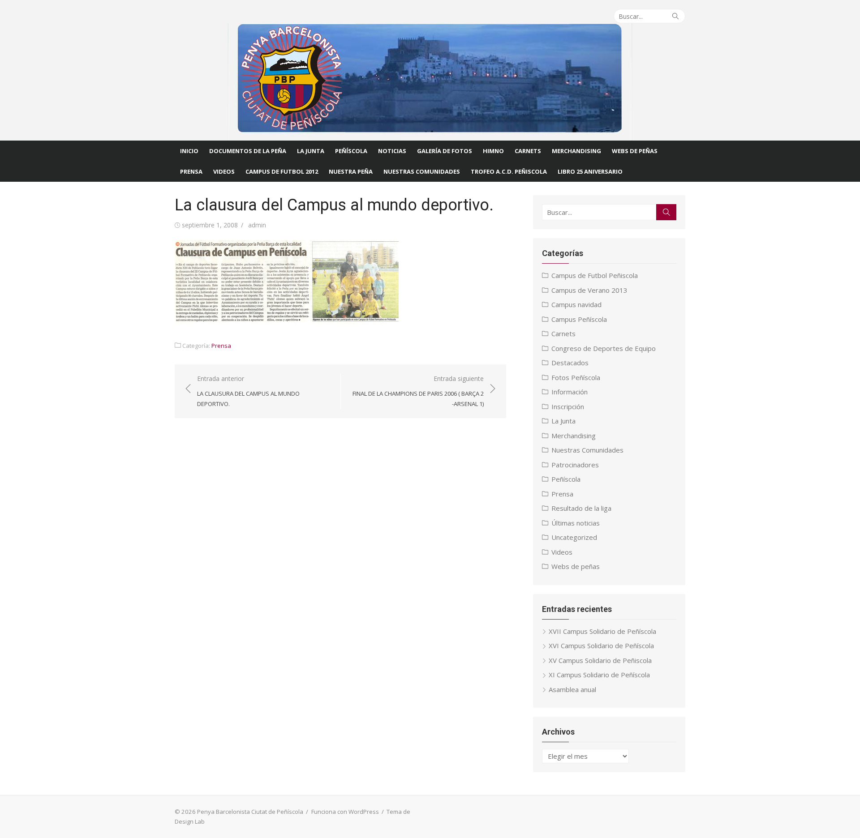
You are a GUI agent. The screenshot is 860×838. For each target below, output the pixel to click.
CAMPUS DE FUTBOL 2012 (281, 171)
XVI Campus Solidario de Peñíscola (601, 645)
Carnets (528, 151)
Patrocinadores (575, 464)
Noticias (392, 151)
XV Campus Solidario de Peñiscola (600, 660)
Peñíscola (351, 151)
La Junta (310, 151)
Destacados (570, 362)
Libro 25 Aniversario (590, 171)
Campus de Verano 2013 (589, 290)
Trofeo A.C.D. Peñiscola (509, 171)
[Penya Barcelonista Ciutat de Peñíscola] (430, 82)
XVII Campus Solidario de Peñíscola (602, 631)
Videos (224, 171)
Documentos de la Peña (247, 151)
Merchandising (576, 151)
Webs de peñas (575, 566)
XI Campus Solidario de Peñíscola (599, 674)
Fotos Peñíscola (575, 377)
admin (257, 225)
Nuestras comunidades (421, 171)
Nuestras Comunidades (587, 449)
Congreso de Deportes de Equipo (603, 348)
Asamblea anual (572, 689)
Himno (493, 151)
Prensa (191, 171)
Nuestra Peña (351, 171)
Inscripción (567, 406)
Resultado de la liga (581, 508)
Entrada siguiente (418, 391)
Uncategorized (574, 537)
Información (569, 391)
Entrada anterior (248, 391)
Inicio (189, 151)
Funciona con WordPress (345, 812)
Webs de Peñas (635, 151)
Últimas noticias (575, 522)
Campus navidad (576, 304)
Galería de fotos (444, 151)
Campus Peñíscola (579, 319)
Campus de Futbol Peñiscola (594, 275)
